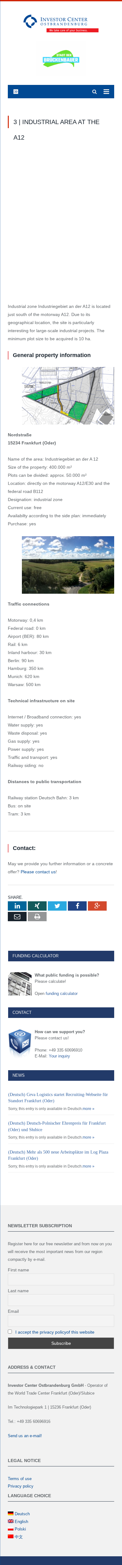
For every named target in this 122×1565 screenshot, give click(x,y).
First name (18, 1269)
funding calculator (62, 993)
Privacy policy (20, 1486)
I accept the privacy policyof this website (54, 1332)
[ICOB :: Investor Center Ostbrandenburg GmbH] (61, 22)
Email (13, 1311)
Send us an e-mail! (25, 1435)
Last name (18, 1290)
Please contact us (38, 871)
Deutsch (22, 1514)
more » (88, 1109)
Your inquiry (59, 1056)
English (21, 1521)
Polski (20, 1529)
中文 (19, 1537)
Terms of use (20, 1478)
